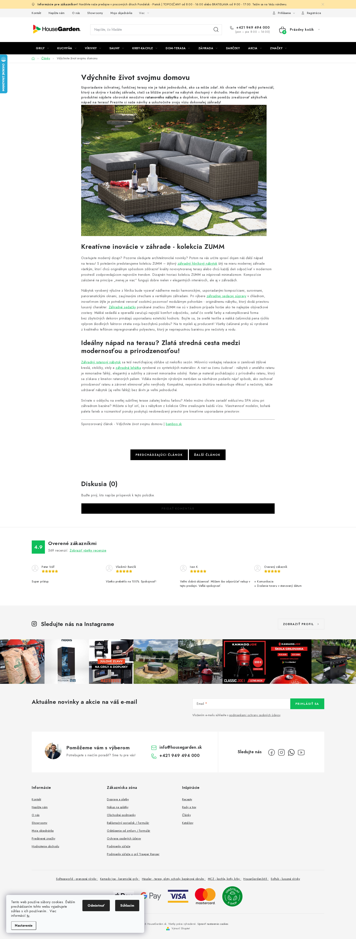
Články (186, 815)
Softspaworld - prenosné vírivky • (77, 879)
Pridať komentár (178, 508)
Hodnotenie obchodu (45, 846)
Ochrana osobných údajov (124, 838)
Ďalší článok (207, 455)
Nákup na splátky (117, 807)
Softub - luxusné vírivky (285, 879)
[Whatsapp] (291, 752)
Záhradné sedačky (122, 307)
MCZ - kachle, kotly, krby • (224, 879)
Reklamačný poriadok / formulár (128, 823)
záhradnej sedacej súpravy (226, 296)
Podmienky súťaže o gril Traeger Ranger (133, 854)
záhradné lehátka (128, 367)
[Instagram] (281, 752)
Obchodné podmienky (121, 815)
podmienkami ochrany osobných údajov (255, 715)
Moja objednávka (121, 13)
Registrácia (314, 13)
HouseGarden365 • (256, 879)
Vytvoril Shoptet (181, 928)
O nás (76, 13)
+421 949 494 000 (252, 28)
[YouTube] (301, 752)
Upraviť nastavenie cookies (213, 924)
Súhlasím (127, 905)
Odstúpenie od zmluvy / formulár (128, 831)
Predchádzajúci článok (159, 455)
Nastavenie (24, 925)
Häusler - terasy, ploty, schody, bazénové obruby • (174, 879)
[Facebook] (271, 752)
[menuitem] (42, 48)
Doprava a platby (118, 799)
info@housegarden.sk (180, 747)
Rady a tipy (189, 807)
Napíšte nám (57, 13)
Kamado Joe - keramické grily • (120, 879)
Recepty (187, 799)
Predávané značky (43, 838)
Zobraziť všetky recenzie (88, 550)
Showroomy (95, 13)
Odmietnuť (96, 905)
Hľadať (216, 29)
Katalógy (187, 823)
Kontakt (36, 13)
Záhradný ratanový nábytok (101, 362)
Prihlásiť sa (307, 704)
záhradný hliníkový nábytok (197, 263)
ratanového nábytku (161, 97)
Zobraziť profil (298, 624)
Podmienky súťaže (118, 846)
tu (28, 915)
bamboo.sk (174, 424)
